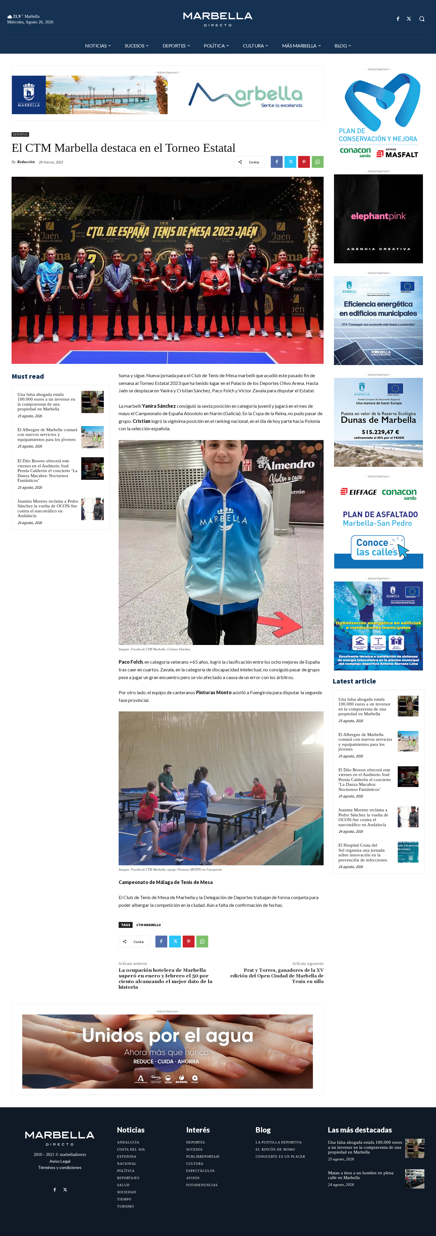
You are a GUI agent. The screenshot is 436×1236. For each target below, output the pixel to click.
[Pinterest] (304, 162)
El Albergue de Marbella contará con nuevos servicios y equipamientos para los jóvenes (47, 434)
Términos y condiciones (60, 1167)
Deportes (20, 134)
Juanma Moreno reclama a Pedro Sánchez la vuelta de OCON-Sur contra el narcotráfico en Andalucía (47, 508)
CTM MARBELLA (148, 925)
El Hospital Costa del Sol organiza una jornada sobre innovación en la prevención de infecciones (362, 852)
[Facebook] (398, 19)
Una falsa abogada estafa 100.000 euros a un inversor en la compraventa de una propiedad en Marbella (46, 402)
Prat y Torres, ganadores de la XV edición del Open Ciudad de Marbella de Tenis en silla (277, 976)
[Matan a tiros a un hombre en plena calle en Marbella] (414, 1179)
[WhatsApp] (318, 162)
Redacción (26, 162)
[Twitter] (409, 19)
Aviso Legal (60, 1161)
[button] (422, 19)
